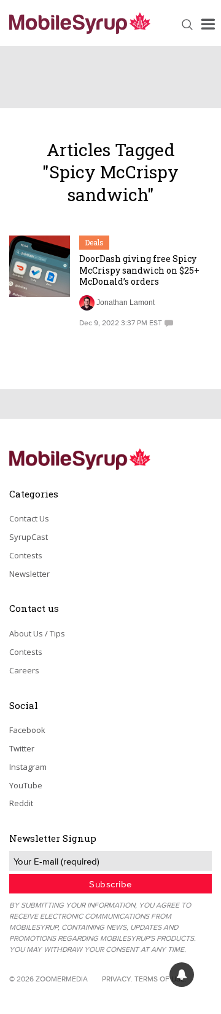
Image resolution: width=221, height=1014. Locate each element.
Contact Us (29, 518)
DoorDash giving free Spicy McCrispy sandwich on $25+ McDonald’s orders (139, 270)
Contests (25, 555)
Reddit (21, 803)
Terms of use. (160, 978)
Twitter (21, 748)
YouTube (25, 785)
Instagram (28, 766)
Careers (24, 670)
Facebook (27, 729)
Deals (94, 242)
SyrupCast (28, 536)
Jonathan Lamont (125, 302)
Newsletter (29, 573)
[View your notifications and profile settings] (181, 974)
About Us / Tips (37, 633)
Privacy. (117, 978)
